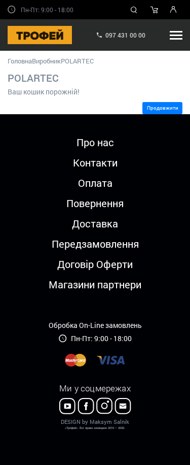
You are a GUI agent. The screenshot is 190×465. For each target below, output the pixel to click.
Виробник (46, 60)
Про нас (95, 142)
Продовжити (162, 108)
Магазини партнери (95, 284)
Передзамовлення (95, 243)
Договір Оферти (95, 264)
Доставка (95, 223)
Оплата (95, 182)
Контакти (95, 162)
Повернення (95, 203)
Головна (20, 60)
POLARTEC (77, 60)
